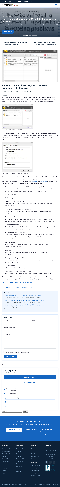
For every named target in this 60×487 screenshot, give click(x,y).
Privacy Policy (5, 461)
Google (33, 448)
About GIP (4, 456)
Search (4, 473)
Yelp (32, 451)
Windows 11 (19, 448)
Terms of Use (5, 458)
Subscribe (18, 1)
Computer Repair (35, 465)
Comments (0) (31, 91)
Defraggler (43, 181)
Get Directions (48, 429)
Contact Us (42, 484)
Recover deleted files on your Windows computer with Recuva (22, 295)
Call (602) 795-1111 (30, 377)
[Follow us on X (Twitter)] (50, 462)
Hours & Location (6, 453)
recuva (8, 287)
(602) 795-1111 (28, 1)
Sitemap (48, 484)
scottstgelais (6, 91)
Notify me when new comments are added (17, 352)
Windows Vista (20, 458)
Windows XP (19, 461)
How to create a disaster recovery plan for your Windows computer (24, 305)
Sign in (10, 1)
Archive (4, 1)
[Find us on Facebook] (46, 462)
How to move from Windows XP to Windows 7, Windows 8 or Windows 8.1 (26, 300)
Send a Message (31, 382)
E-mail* (33, 320)
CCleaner (35, 181)
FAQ (32, 478)
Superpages (34, 458)
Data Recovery (35, 470)
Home (36, 484)
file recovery (21, 287)
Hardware (19, 466)
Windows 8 (19, 453)
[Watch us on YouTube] (54, 462)
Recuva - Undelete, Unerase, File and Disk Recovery (17, 282)
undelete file (28, 287)
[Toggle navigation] (56, 5)
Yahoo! (33, 453)
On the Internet (6, 448)
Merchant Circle (35, 456)
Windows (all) (20, 463)
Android (18, 468)
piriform (4, 287)
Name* (6, 320)
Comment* (7, 334)
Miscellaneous (20, 471)
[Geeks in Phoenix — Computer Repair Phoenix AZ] (12, 5)
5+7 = (4, 364)
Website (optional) (9, 327)
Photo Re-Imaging (36, 473)
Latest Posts (5, 468)
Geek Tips (23, 91)
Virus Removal (34, 468)
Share (5, 95)
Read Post (7, 31)
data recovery (14, 287)
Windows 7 (19, 456)
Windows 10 (19, 451)
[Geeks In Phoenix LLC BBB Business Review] (50, 468)
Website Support (35, 475)
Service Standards (6, 451)
